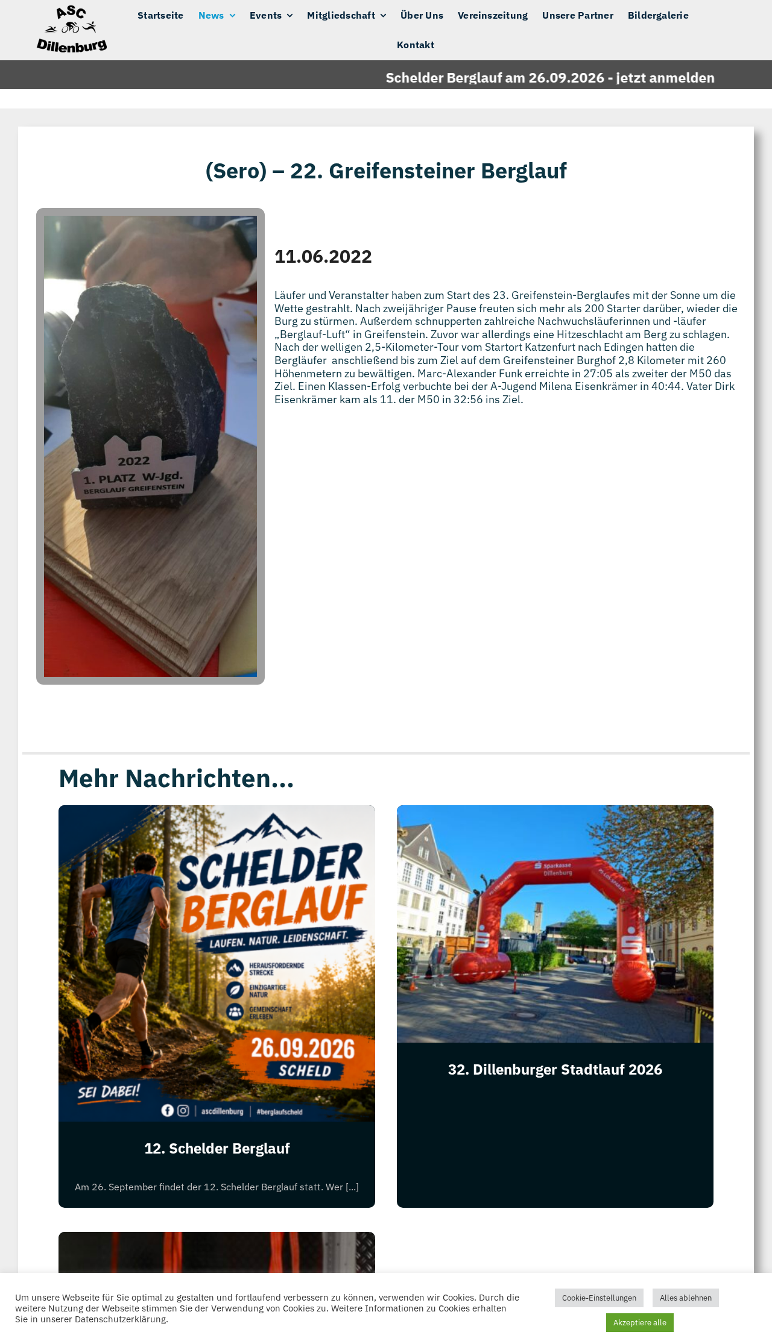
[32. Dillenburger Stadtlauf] (217, 1241)
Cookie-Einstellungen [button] (599, 1298)
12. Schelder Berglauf (217, 1148)
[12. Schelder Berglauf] (217, 814)
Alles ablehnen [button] (686, 1298)
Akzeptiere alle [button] (639, 1322)
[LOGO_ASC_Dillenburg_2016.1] (70, 10)
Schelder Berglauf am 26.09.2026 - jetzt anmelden (514, 77)
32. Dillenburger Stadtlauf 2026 (555, 1069)
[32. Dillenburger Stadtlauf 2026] (555, 814)
